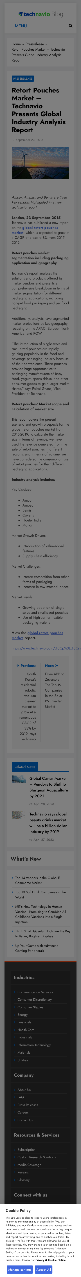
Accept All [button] (43, 1269)
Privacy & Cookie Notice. (51, 1260)
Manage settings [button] (19, 1269)
